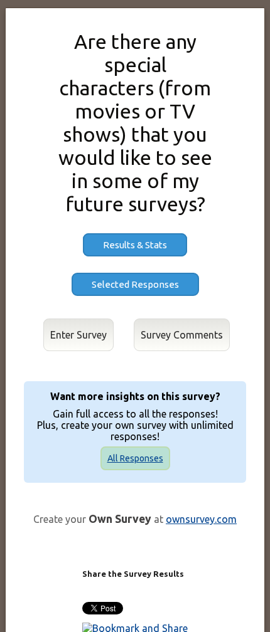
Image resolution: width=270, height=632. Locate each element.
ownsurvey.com (201, 519)
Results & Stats (135, 245)
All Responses (135, 458)
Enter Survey (78, 334)
